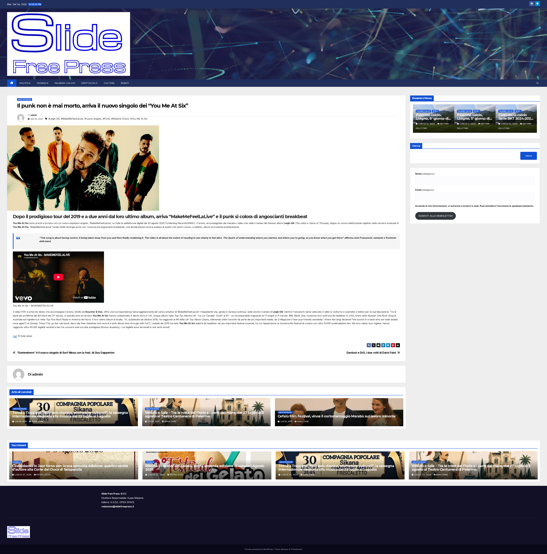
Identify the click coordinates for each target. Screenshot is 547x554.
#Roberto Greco (120, 118)
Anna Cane (37, 421)
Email (424, 189)
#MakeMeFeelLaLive (72, 118)
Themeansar (296, 549)
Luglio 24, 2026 (156, 475)
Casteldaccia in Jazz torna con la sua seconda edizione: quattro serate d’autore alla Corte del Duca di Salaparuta (70, 467)
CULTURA (109, 83)
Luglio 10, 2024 (427, 124)
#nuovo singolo (92, 118)
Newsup (284, 549)
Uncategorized (24, 99)
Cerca (416, 145)
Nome (424, 173)
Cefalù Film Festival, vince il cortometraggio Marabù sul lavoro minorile (337, 416)
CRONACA (42, 83)
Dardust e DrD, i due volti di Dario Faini (371, 352)
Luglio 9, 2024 (509, 118)
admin (34, 115)
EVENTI (125, 83)
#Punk (106, 118)
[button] (537, 83)
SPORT (435, 111)
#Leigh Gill (54, 118)
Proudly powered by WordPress (259, 549)
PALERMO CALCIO (65, 83)
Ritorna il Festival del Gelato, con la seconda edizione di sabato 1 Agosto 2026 (204, 467)
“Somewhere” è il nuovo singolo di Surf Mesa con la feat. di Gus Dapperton (66, 352)
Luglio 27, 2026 (23, 475)
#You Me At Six (138, 118)
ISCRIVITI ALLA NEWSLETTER (436, 215)
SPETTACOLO (89, 83)
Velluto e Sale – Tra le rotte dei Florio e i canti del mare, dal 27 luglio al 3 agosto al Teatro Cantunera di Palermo (204, 414)
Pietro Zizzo (43, 475)
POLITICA (25, 83)
